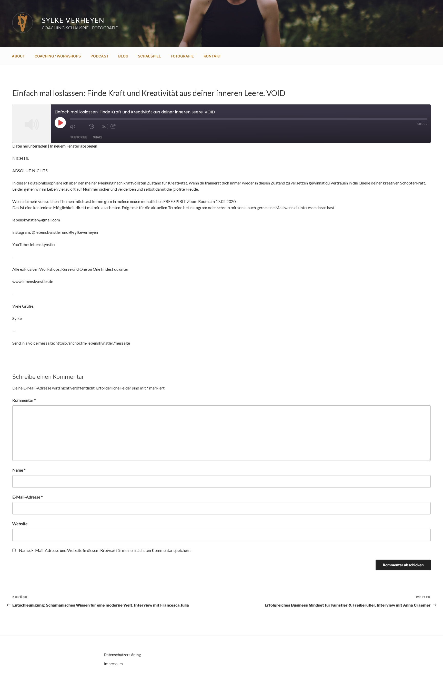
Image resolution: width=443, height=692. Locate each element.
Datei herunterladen (29, 145)
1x (104, 126)
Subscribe (79, 137)
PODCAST (99, 56)
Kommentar (24, 400)
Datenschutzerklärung (122, 654)
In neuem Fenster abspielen (73, 145)
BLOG (123, 56)
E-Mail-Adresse (27, 496)
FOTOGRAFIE (182, 56)
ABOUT (18, 56)
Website (19, 523)
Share (97, 137)
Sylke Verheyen (73, 20)
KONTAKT (212, 56)
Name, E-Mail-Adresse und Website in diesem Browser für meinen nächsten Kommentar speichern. (105, 550)
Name (19, 469)
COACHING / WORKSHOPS (58, 56)
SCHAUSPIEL (149, 56)
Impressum (113, 663)
